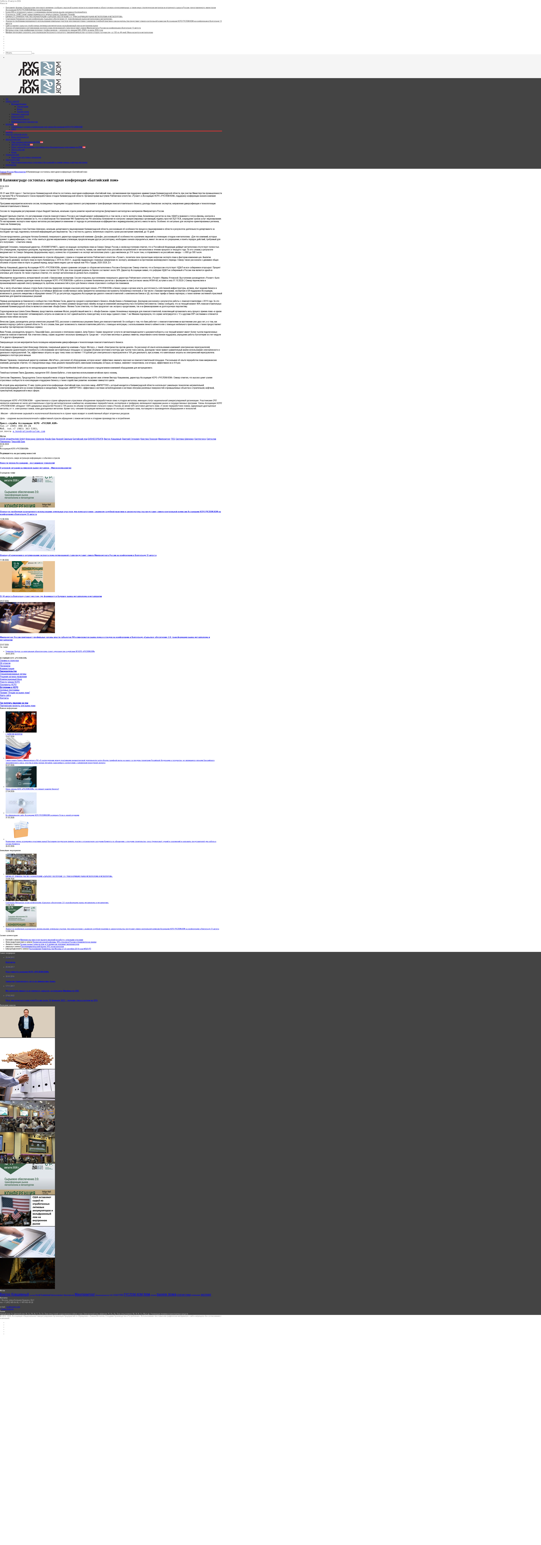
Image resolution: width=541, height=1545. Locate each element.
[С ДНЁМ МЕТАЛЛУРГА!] (21, 732)
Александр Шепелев (35, 439)
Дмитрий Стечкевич (131, 439)
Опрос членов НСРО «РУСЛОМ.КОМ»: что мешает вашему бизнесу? (32, 789)
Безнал (11, 124)
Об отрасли (5, 663)
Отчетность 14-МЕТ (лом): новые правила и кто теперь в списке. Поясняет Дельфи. (40, 14)
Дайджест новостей (20, 114)
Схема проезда (7, 1309)
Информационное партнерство (24, 122)
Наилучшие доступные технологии (26, 157)
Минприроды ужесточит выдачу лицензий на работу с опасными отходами (51, 940)
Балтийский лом (80, 439)
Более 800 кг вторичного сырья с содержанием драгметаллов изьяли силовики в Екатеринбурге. (46, 12)
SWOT (13, 129)
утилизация (195, 1295)
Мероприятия (13, 139)
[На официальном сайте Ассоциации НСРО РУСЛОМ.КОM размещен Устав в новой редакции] (21, 813)
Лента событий (18, 149)
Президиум (5, 666)
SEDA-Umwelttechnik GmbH (12, 439)
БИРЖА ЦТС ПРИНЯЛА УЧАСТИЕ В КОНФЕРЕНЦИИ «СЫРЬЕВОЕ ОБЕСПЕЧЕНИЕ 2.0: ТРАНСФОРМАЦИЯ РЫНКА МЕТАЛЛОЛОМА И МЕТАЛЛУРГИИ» (64, 17)
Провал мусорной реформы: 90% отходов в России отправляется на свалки (64, 942)
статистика (184, 1294)
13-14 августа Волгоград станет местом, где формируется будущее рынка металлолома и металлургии (51, 596)
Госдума (32, 1295)
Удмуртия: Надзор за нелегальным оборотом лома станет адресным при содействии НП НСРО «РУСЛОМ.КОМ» (50, 651)
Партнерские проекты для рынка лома (17, 705)
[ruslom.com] (39, 77)
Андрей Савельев (64, 439)
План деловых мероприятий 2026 (27, 142)
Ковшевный (46, 1295)
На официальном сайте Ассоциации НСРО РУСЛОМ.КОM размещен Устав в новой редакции (42, 815)
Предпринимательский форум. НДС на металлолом (42, 946)
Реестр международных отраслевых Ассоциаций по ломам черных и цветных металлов (49, 162)
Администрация (7, 668)
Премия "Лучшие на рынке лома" (15, 692)
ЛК (7, 99)
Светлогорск (200, 439)
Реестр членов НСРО (16, 134)
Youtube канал (23, 111)
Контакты (11, 165)
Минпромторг (164, 439)
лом (146, 1294)
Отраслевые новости (20, 119)
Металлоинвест (57, 1295)
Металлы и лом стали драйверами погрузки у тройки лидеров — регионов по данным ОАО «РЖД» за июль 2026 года (54, 30)
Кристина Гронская (149, 439)
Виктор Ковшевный (112, 439)
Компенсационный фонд (11, 679)
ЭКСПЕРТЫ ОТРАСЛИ (22, 144)
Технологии (12, 155)
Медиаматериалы (18, 104)
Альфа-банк (50, 439)
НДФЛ (116, 1295)
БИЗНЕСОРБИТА (95, 439)
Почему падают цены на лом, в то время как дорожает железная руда (49, 944)
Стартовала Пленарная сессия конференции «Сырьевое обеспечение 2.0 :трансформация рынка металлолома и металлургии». (59, 19)
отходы (153, 1295)
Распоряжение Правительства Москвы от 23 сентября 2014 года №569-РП (60, 949)
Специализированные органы (13, 674)
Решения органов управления (13, 676)
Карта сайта (5, 695)
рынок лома (166, 1294)
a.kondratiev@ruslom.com (29, 431)
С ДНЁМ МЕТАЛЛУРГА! (14, 734)
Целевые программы (9, 690)
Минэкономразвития (102, 1295)
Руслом (10, 172)
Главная (3, 172)
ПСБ (173, 439)
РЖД (121, 1294)
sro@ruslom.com (13, 1307)
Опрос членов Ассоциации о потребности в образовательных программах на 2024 (48, 147)
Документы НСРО (8, 684)
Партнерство (13, 160)
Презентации (22, 106)
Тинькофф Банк (18, 441)
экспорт (206, 1294)
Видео (19, 109)
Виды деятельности (20, 137)
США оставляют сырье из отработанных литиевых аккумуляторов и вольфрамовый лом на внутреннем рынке (52, 26)
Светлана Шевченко (185, 439)
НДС (111, 1295)
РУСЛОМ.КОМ (133, 1294)
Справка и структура (9, 660)
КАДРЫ (9, 132)
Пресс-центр (12, 101)
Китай (38, 1295)
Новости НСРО (17, 116)
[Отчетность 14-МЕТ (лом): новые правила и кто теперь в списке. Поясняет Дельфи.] (27, 1100)
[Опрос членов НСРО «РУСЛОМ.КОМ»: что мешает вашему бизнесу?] (21, 787)
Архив (13, 152)
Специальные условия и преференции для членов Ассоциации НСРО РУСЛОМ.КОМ (46, 127)
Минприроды (69, 1295)
